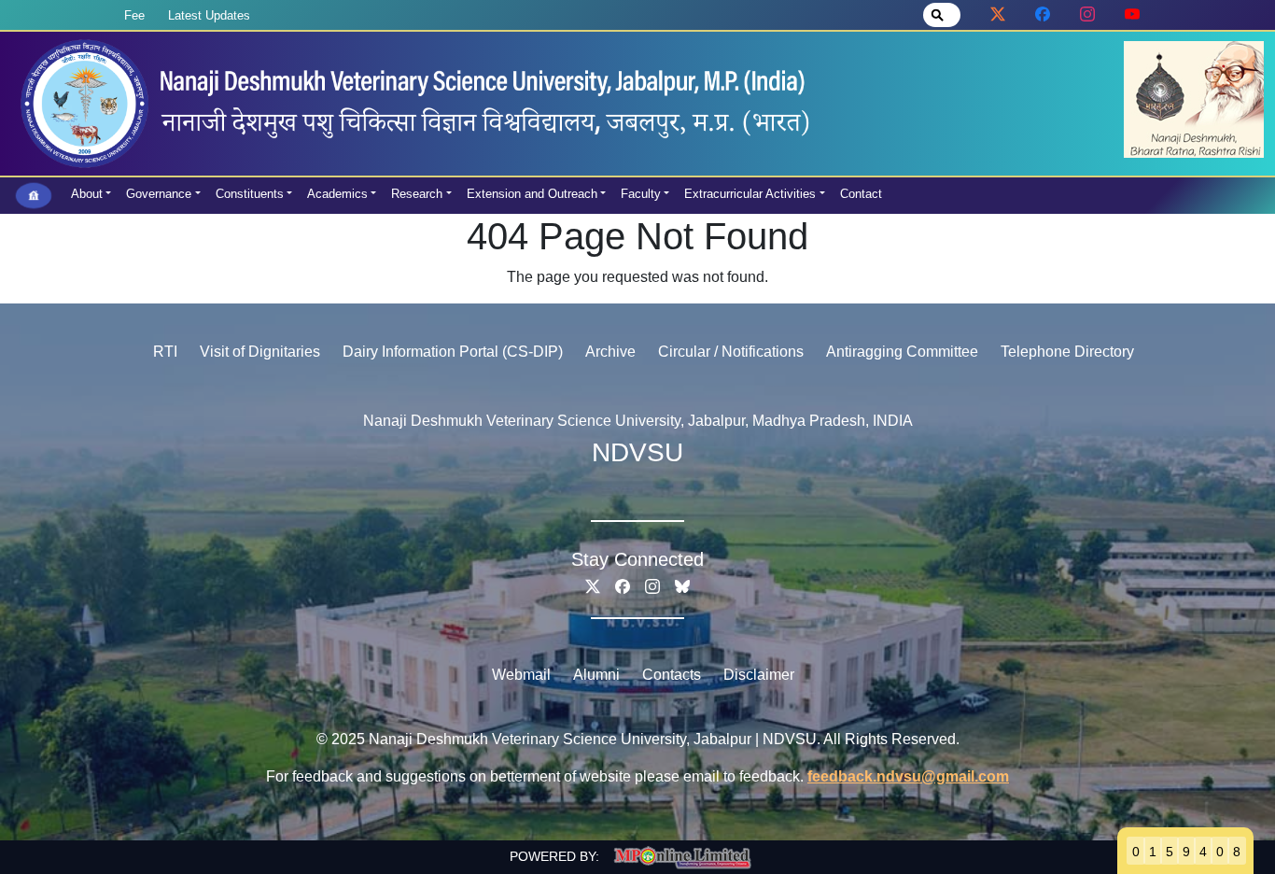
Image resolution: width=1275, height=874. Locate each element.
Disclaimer (758, 675)
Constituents (250, 194)
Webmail (521, 675)
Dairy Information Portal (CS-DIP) (453, 351)
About (87, 194)
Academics (337, 194)
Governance (158, 194)
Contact (861, 194)
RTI (165, 351)
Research (416, 194)
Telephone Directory (1067, 351)
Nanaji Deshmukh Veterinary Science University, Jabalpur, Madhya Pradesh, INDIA (638, 421)
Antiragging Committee (902, 351)
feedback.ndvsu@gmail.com (908, 776)
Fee (134, 15)
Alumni (596, 675)
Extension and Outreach (532, 194)
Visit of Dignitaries (260, 351)
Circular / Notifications (731, 351)
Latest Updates (209, 15)
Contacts (671, 675)
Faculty (641, 194)
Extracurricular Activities (750, 194)
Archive (610, 351)
